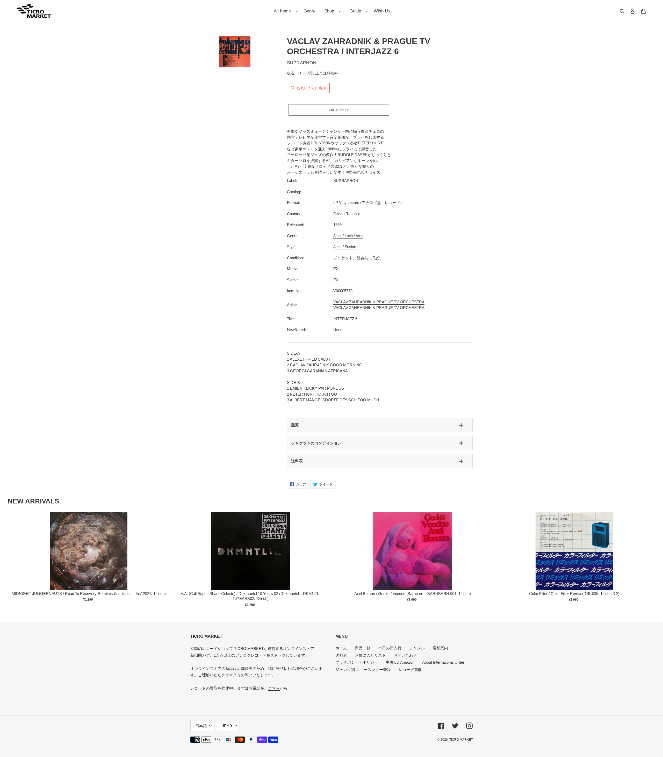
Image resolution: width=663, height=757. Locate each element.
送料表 (297, 461)
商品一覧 (362, 648)
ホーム (341, 648)
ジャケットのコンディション (316, 443)
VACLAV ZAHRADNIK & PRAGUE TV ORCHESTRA (378, 302)
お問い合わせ (405, 655)
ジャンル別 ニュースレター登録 (363, 669)
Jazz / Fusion (344, 246)
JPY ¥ (227, 726)
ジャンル (417, 648)
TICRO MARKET (461, 739)
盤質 (295, 425)
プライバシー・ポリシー (356, 662)
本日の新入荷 (389, 648)
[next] (650, 560)
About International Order (443, 662)
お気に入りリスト (370, 655)
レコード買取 (410, 669)
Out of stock (88, 556)
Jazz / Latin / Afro (348, 236)
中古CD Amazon (400, 662)
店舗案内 (440, 648)
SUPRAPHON (345, 180)
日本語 (201, 726)
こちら (274, 688)
